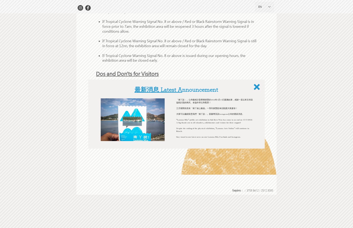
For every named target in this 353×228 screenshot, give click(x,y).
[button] (257, 87)
